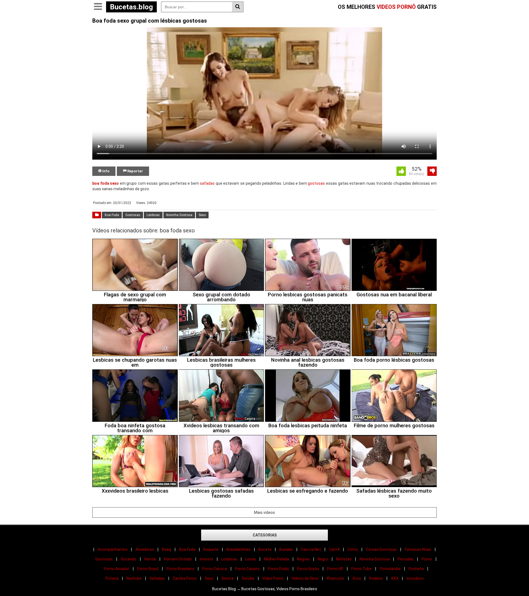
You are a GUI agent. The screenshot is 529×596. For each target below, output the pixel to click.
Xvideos (376, 578)
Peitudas (406, 559)
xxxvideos (415, 578)
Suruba (248, 578)
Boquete (210, 549)
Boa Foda (112, 215)
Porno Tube (361, 569)
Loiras (250, 559)
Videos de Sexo (305, 578)
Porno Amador (116, 569)
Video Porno (273, 578)
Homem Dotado (178, 559)
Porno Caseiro (247, 569)
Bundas (286, 549)
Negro (323, 559)
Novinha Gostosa (179, 215)
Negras (303, 559)
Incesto (206, 559)
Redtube (134, 578)
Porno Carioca (214, 569)
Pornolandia (390, 569)
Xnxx (356, 578)
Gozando (128, 559)
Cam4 (334, 549)
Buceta (264, 549)
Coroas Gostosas (381, 549)
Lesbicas (153, 215)
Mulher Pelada (276, 559)
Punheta (416, 569)
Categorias (265, 535)
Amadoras (145, 549)
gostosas (316, 183)
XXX (394, 578)
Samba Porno (185, 578)
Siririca (228, 578)
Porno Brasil (147, 569)
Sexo (202, 215)
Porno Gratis (308, 569)
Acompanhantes (113, 549)
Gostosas (132, 215)
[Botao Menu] (97, 6)
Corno (352, 549)
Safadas (157, 578)
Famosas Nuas (418, 549)
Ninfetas (344, 559)
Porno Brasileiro (180, 569)
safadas (207, 183)
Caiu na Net (311, 549)
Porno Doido (278, 569)
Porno (427, 559)
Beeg (166, 549)
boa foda (100, 183)
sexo (114, 183)
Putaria (112, 578)
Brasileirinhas (238, 549)
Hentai (150, 559)
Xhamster (335, 578)
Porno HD (335, 569)
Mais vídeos (264, 512)
